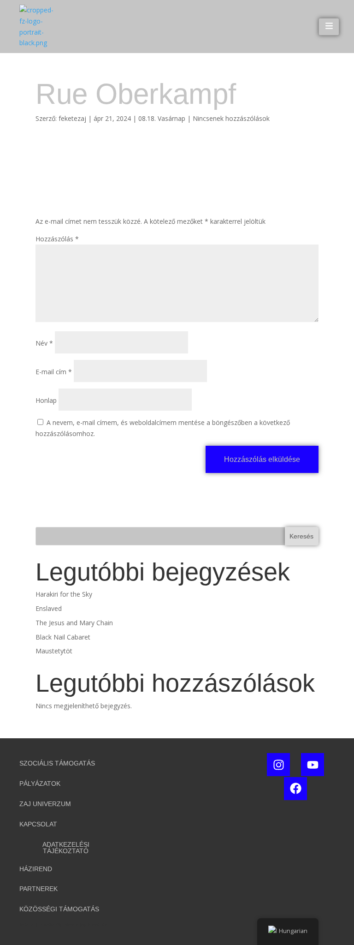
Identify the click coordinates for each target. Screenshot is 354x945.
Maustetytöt (53, 650)
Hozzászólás (57, 238)
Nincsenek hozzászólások (231, 118)
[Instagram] (278, 764)
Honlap (46, 400)
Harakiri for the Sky (63, 594)
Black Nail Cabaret (62, 637)
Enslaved (48, 608)
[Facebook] (295, 788)
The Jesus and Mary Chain (74, 622)
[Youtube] (312, 764)
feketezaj (72, 118)
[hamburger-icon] (329, 27)
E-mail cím (53, 371)
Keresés (301, 536)
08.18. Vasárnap (161, 118)
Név (44, 343)
